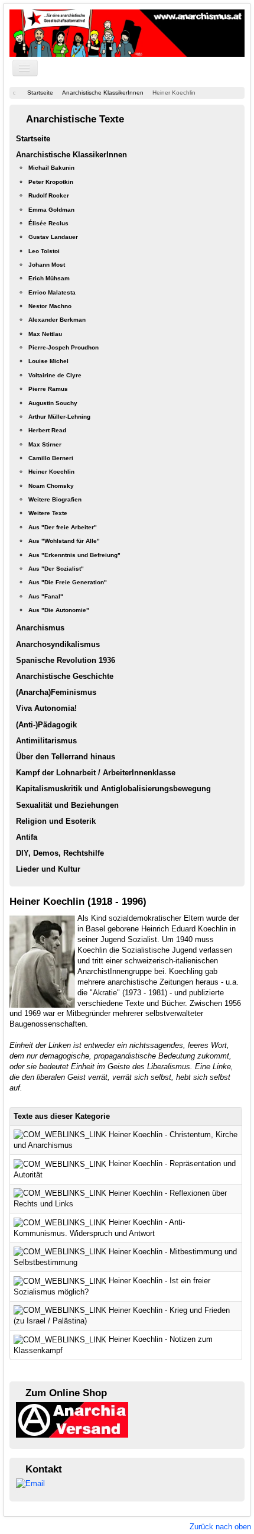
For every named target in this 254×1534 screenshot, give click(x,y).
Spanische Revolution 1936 (65, 660)
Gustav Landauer (53, 237)
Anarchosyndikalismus (58, 644)
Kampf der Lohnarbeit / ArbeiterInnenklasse (95, 772)
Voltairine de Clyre (55, 375)
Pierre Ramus (48, 389)
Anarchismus (40, 627)
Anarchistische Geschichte (64, 676)
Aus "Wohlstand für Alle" (64, 541)
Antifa (26, 837)
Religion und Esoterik (56, 821)
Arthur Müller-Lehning (59, 416)
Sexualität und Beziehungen (67, 805)
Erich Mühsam (49, 278)
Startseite (33, 138)
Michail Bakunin (51, 167)
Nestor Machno (49, 306)
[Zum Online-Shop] (72, 1419)
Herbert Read (47, 430)
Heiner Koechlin (51, 471)
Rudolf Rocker (48, 195)
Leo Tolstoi (44, 251)
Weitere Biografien (55, 499)
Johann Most (46, 264)
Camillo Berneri (50, 458)
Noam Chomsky (51, 486)
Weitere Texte (47, 513)
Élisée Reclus (48, 223)
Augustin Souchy (52, 403)
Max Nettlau (45, 334)
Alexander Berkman (57, 319)
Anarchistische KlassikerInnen (71, 154)
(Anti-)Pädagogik (46, 724)
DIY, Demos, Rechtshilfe (60, 853)
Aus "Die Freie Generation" (67, 582)
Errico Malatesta (52, 292)
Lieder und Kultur (48, 869)
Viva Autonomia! (46, 708)
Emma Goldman (51, 209)
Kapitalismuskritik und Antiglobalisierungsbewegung (113, 788)
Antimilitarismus (46, 740)
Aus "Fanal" (45, 596)
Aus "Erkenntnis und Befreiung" (74, 555)
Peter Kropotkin (50, 182)
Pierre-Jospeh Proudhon (63, 347)
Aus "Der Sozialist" (56, 568)
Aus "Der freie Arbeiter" (62, 527)
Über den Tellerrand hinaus (65, 756)
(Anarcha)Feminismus (56, 692)
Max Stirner (44, 444)
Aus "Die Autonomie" (58, 610)
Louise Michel (48, 361)
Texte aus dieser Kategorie (62, 1116)
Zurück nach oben (220, 1526)
